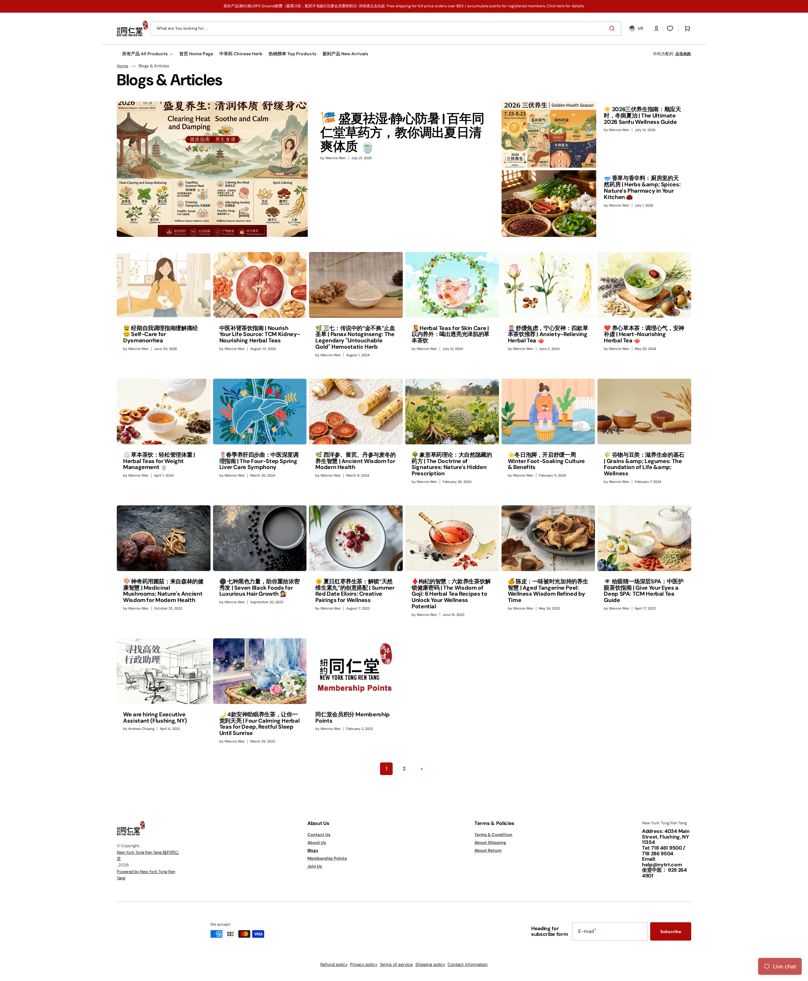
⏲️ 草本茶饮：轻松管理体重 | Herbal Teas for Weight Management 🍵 (159, 461)
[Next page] (421, 768)
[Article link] (308, 169)
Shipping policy (430, 964)
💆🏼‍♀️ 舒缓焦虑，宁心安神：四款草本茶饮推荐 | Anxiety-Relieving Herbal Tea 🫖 (548, 334)
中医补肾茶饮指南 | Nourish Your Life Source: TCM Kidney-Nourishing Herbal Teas (259, 334)
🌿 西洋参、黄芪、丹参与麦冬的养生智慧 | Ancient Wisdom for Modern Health (355, 461)
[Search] (613, 28)
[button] (656, 28)
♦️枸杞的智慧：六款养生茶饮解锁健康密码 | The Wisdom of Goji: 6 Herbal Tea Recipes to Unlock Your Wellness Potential (451, 594)
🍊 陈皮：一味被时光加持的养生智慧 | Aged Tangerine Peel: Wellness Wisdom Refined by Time (548, 591)
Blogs (312, 850)
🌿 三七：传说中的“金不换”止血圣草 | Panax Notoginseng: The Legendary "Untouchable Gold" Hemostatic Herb (355, 337)
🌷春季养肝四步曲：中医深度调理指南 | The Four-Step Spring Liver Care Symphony (259, 461)
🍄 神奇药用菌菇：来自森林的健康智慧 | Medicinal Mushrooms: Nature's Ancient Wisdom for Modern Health (163, 591)
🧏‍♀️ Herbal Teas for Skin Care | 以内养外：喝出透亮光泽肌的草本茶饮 (451, 334)
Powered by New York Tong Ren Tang (146, 875)
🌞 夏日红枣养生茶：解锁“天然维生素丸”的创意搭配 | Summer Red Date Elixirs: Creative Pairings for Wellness (354, 591)
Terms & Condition (493, 834)
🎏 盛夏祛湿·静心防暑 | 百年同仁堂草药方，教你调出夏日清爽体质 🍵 (402, 132)
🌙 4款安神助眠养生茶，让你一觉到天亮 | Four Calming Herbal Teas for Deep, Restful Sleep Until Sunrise (259, 724)
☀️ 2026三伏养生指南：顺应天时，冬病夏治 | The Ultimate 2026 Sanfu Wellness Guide (642, 115)
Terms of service (396, 964)
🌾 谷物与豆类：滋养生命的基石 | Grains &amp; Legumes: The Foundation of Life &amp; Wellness (644, 464)
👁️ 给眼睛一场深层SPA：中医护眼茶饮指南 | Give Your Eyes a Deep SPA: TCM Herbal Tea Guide (643, 591)
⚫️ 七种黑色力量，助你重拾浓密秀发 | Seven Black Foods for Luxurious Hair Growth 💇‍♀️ (259, 588)
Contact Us (318, 834)
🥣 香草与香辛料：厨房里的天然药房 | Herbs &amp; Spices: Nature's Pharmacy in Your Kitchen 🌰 (642, 187)
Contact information (468, 964)
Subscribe (670, 931)
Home (122, 66)
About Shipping (490, 842)
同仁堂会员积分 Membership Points (352, 718)
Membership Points (327, 858)
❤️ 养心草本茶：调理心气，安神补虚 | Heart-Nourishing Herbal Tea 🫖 (644, 334)
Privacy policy (363, 964)
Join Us (314, 866)
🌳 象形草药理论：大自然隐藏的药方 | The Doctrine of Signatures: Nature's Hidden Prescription (452, 464)
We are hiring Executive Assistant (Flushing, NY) (155, 718)
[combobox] (385, 28)
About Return (488, 850)
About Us (316, 842)
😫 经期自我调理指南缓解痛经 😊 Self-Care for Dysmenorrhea (160, 334)
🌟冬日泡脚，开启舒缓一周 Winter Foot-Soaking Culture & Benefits (546, 461)
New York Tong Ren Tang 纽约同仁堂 (148, 855)
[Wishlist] (670, 28)
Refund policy (334, 964)
